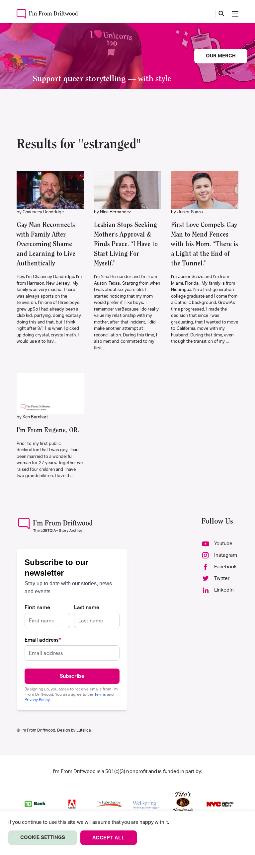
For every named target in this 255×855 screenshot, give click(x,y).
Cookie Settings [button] (42, 837)
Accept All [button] (108, 837)
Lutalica (83, 730)
